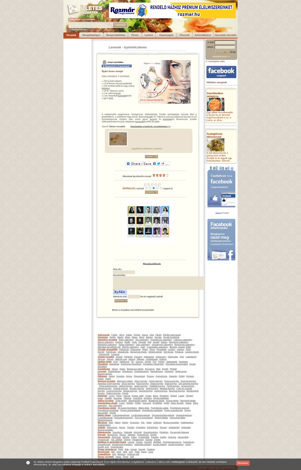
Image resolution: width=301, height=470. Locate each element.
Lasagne (115, 354)
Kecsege (118, 398)
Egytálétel (157, 403)
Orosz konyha (128, 383)
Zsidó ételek (121, 401)
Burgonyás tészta (138, 352)
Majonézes (112, 427)
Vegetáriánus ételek (107, 403)
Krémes (119, 342)
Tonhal (173, 396)
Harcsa (127, 396)
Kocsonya (150, 369)
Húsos (115, 369)
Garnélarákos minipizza (215, 95)
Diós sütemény (143, 344)
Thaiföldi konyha (157, 386)
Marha (120, 337)
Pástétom (164, 432)
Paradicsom (138, 439)
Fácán (158, 335)
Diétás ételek (104, 415)
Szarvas (139, 362)
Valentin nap (121, 359)
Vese (119, 452)
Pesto (125, 457)
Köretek (102, 435)
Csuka (148, 396)
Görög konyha (156, 381)
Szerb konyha (160, 391)
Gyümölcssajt (104, 444)
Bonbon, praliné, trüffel (180, 347)
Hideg (118, 422)
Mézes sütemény (106, 342)
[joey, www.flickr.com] (118, 145)
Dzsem (139, 442)
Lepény (171, 349)
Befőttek (157, 442)
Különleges (152, 427)
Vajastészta (123, 352)
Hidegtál (128, 432)
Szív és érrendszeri (144, 418)
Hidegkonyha (104, 432)
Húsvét (119, 357)
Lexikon (149, 35)
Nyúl (115, 362)
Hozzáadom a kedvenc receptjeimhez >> (150, 126)
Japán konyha (141, 386)
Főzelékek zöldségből (153, 364)
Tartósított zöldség (142, 444)
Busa (155, 396)
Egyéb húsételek (171, 337)
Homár (133, 449)
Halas (122, 369)
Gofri (143, 347)
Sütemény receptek (107, 340)
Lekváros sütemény (183, 340)
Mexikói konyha (167, 388)
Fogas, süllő (138, 396)
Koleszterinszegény (123, 418)
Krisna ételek (172, 401)
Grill (114, 454)
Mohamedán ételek (138, 401)
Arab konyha (171, 383)
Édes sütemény (126, 340)
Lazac (181, 396)
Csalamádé (143, 437)
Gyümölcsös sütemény (161, 340)
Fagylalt (142, 342)
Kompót (148, 442)
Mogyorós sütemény (178, 342)
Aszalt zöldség (160, 444)
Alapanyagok (166, 35)
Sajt (132, 457)
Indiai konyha (156, 383)
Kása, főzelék (177, 403)
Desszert (147, 403)
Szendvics (117, 432)
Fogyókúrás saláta (159, 408)
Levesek (115, 47)
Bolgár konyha (130, 391)
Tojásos (150, 376)
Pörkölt (173, 369)
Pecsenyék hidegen (179, 432)
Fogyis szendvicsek (173, 410)
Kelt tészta (111, 352)
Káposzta (116, 437)
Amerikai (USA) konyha (109, 383)
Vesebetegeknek (184, 415)
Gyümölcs (134, 422)
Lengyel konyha (114, 391)
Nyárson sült (133, 454)
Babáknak (114, 364)
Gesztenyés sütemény (162, 344)
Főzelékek (103, 364)
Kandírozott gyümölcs (122, 444)
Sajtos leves (181, 371)
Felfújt (182, 376)
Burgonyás (112, 435)
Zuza (150, 452)
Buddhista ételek (156, 401)
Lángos (180, 349)
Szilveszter (173, 357)
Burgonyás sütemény (185, 344)
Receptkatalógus (91, 35)
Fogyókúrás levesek (179, 408)
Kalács (164, 342)
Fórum (134, 35)
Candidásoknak (105, 418)
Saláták (108, 398)
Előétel (130, 403)
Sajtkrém (157, 422)
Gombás (120, 376)
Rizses (122, 435)
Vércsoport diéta (177, 418)
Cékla (134, 437)
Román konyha (137, 388)
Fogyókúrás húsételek (108, 410)
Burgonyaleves (105, 374)
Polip (120, 449)
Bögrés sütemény (130, 347)
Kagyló (142, 449)
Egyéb (148, 362)
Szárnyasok (104, 335)
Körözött (138, 432)
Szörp (188, 444)
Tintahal (151, 449)
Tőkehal (127, 398)
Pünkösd (128, 357)
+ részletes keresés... (79, 29)
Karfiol (163, 437)
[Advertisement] (77, 91)
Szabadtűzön (104, 454)
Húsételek (103, 337)
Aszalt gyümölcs (176, 444)
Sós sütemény (142, 340)
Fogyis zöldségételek (130, 410)
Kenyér (101, 352)
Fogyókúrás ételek (107, 408)
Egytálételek (104, 369)
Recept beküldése (115, 35)
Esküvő (163, 359)
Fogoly (161, 362)
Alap (111, 422)
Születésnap (152, 359)
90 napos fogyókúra (127, 408)
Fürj (154, 362)
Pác (143, 422)
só (104, 98)
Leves (112, 396)
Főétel (138, 403)
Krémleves (127, 371)
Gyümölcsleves (135, 47)
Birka (127, 337)
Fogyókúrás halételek (152, 410)
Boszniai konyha (177, 391)
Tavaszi (163, 427)
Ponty (119, 396)
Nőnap (110, 359)
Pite (149, 342)
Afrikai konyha (125, 386)
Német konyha (104, 388)
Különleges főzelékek (131, 364)
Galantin (173, 376)
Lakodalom (191, 357)
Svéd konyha (152, 388)
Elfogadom (243, 463)
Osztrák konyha (120, 388)
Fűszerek (184, 35)
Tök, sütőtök (116, 439)
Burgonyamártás (171, 422)
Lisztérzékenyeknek (140, 415)
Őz (132, 362)
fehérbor (106, 88)
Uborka (125, 437)
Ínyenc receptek (106, 457)
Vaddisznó (124, 362)
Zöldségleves (114, 371)
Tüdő (137, 452)
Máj (113, 452)
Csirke (114, 335)
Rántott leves (156, 371)
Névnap (101, 359)
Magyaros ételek (125, 381)
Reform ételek (161, 418)
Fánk (188, 349)
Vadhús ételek (105, 362)
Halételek (102, 396)
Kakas (129, 335)
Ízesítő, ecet (103, 447)
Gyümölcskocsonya (172, 442)
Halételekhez (187, 422)
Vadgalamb (171, 362)
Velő (125, 452)
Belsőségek (104, 452)
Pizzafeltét (161, 349)
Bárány (149, 337)
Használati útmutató (225, 35)
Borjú (141, 337)
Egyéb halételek (161, 398)
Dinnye (127, 439)
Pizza (152, 349)
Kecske (158, 337)
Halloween (149, 357)
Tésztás (130, 427)
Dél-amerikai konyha (188, 383)
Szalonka (183, 362)
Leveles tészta (192, 352)
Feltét (166, 403)
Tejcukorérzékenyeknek (163, 415)
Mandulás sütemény (107, 344)
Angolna (148, 398)
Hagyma (172, 437)
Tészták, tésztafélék (108, 349)
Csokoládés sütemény (157, 347)
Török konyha (173, 386)
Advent (132, 359)
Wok (158, 369)
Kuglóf (156, 342)
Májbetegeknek (105, 420)
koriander (122, 96)
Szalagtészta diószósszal (214, 135)
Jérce (121, 335)
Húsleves (169, 371)
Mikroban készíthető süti (109, 347)
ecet (119, 93)
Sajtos (112, 376)
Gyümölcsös (161, 376)
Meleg (125, 422)
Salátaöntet (174, 427)
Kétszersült (104, 354)
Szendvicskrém (150, 432)
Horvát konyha (146, 391)
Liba (152, 335)
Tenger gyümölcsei (107, 449)
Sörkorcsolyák (155, 352)
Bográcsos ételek (135, 369)
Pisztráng (164, 396)
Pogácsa (179, 352)
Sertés (113, 337)
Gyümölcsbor (117, 447)
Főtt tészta (124, 349)
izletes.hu (218, 213)
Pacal (144, 452)
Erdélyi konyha (113, 393)
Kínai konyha (142, 383)
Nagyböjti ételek (188, 401)
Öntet (149, 422)
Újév (182, 357)
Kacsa (145, 335)
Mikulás (140, 359)
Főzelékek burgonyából (176, 364)
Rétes (145, 349)
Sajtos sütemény (126, 344)
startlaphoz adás (216, 61)
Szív (131, 452)
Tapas (118, 457)
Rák (127, 449)
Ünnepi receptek (106, 357)
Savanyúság (104, 437)
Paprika (155, 437)
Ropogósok (139, 376)
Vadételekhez (104, 425)
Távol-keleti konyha (108, 386)
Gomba (148, 439)
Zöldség (131, 435)
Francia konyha (171, 381)
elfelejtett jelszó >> (221, 56)
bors (111, 98)
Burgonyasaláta (105, 430)
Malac (135, 337)
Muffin (127, 342)
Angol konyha (187, 386)
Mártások (102, 422)
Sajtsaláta (186, 427)
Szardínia (137, 398)
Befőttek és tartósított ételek (112, 442)
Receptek (71, 35)
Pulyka (137, 335)
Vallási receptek (106, 401)
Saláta (188, 403)
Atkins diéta (143, 408)
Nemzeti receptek (106, 381)
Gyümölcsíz (188, 442)
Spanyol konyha (188, 381)
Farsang (138, 357)
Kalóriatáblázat (203, 35)
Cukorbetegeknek (121, 415)
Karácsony (161, 357)
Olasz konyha (140, 381)
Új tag (233, 52)
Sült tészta (168, 352)
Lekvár (131, 442)
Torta (134, 342)
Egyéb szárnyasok (172, 335)
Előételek (102, 376)
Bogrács (122, 454)
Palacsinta (136, 349)
